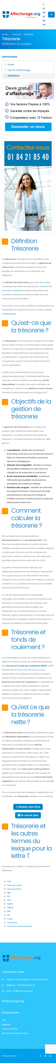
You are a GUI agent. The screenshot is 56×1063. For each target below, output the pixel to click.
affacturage (10, 313)
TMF (9, 911)
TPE (8, 915)
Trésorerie (12, 922)
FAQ (3, 1020)
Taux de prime (14, 888)
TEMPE (10, 903)
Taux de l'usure (14, 885)
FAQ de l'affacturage (19, 70)
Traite (10, 918)
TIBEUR (10, 907)
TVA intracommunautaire (19, 926)
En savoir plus (29, 815)
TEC (9, 896)
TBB (8, 892)
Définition (13, 75)
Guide (11, 64)
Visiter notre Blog (9, 1029)
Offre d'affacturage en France (15, 1033)
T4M (9, 881)
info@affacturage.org (22, 991)
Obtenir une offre (28, 807)
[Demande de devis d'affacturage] (28, 108)
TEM (9, 900)
